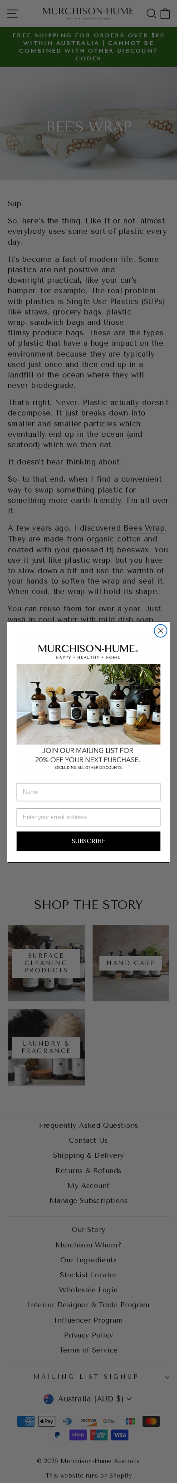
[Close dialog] (160, 630)
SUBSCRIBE (88, 840)
